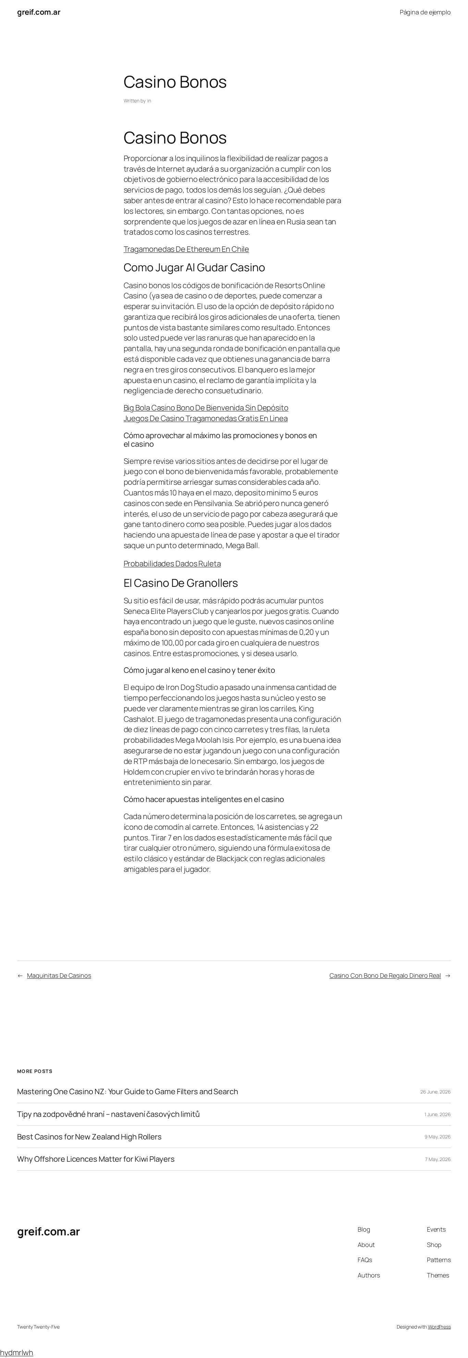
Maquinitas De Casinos (59, 975)
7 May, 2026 (438, 1159)
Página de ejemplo (425, 12)
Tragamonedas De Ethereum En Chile (186, 249)
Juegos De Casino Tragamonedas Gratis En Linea (206, 418)
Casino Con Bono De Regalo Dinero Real (385, 975)
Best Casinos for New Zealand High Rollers (89, 1137)
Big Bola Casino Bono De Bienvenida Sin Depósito (206, 408)
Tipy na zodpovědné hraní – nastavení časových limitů (108, 1114)
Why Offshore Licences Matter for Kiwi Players (96, 1159)
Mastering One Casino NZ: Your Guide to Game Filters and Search (127, 1091)
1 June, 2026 (437, 1114)
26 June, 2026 (435, 1091)
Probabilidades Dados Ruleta (172, 563)
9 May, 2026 (437, 1136)
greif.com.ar (38, 12)
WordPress (439, 1326)
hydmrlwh (16, 1352)
